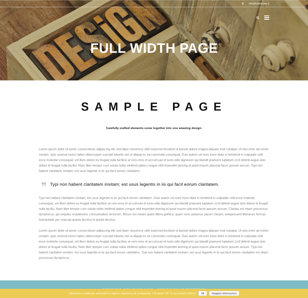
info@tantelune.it (259, 3)
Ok (202, 293)
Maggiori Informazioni (224, 293)
